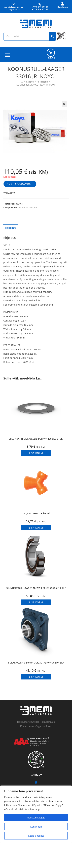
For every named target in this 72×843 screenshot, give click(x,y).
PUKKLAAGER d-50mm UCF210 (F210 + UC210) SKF (36, 662)
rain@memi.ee (13, 9)
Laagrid (21, 207)
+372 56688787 (40, 9)
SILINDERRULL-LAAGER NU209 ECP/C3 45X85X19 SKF (36, 588)
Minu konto (62, 7)
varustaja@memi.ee (13, 7)
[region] (36, 814)
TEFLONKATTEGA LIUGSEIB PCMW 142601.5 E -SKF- (36, 438)
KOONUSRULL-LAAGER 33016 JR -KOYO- (36, 84)
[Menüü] (7, 55)
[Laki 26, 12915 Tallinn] (36, 782)
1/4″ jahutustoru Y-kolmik (36, 513)
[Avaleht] (22, 81)
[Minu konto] (62, 4)
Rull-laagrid (31, 207)
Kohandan (36, 826)
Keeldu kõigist (36, 835)
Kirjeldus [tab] (10, 228)
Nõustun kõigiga (36, 817)
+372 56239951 (40, 7)
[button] (64, 104)
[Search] (52, 36)
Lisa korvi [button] (36, 453)
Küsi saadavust (20, 183)
